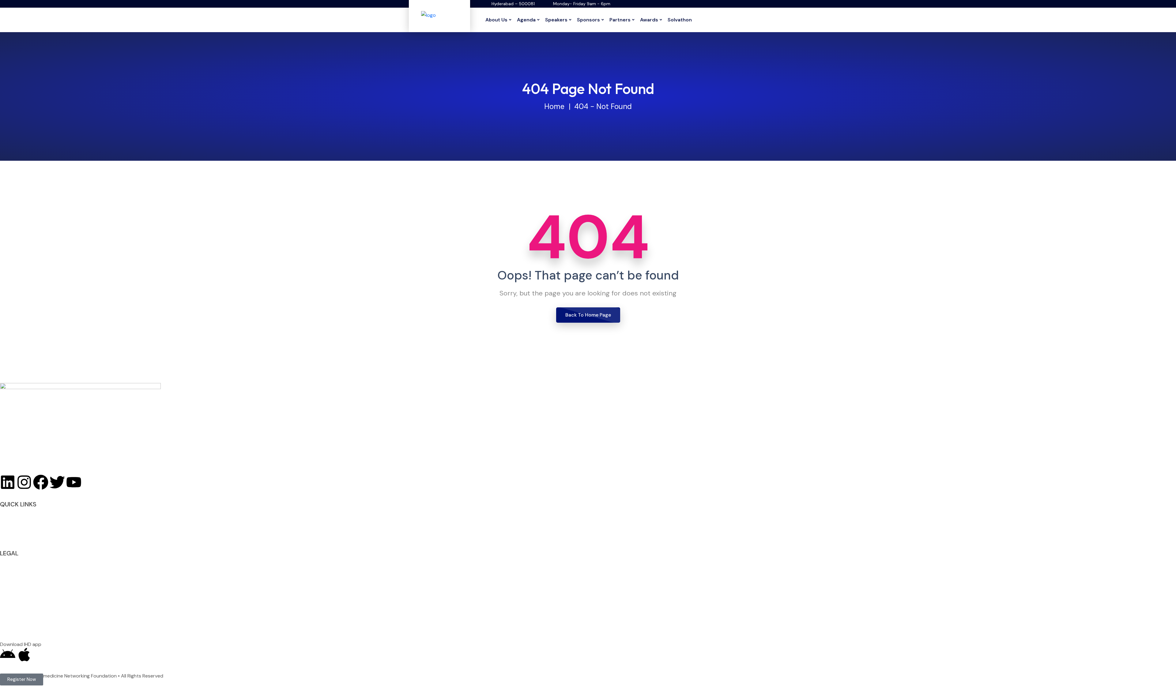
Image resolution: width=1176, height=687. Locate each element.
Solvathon (680, 20)
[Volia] (439, 15)
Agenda (526, 20)
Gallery (8, 528)
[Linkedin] (7, 482)
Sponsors (588, 20)
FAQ (4, 520)
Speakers (556, 20)
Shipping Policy (16, 594)
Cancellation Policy (21, 586)
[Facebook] (40, 482)
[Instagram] (24, 482)
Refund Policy (15, 577)
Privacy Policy (15, 560)
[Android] (7, 654)
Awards (649, 20)
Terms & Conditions (22, 569)
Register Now (14, 511)
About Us (496, 20)
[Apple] (24, 654)
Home (554, 106)
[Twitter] (57, 482)
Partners (620, 20)
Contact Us (13, 537)
